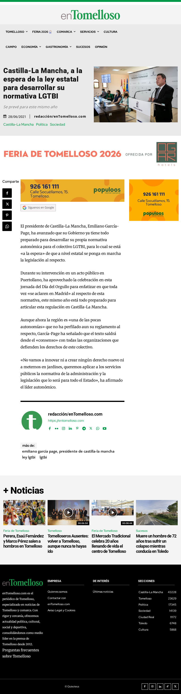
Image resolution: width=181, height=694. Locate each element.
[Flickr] (56, 427)
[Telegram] (84, 427)
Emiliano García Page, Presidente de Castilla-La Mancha (68, 451)
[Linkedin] (70, 427)
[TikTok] (168, 686)
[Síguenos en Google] (38, 216)
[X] (7, 204)
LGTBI (43, 457)
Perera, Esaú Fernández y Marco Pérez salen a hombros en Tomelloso (23, 541)
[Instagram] (63, 427)
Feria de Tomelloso (16, 531)
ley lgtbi (28, 457)
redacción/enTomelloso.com (60, 116)
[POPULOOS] (72, 200)
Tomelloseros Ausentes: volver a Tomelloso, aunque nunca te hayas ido (68, 543)
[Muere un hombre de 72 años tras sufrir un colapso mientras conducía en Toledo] (157, 512)
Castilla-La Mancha (18, 124)
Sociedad (57, 124)
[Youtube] (104, 427)
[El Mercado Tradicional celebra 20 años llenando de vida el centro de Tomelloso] (113, 512)
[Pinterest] (7, 215)
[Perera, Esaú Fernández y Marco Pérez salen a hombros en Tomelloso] (24, 512)
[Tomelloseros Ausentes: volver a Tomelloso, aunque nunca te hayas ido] (69, 512)
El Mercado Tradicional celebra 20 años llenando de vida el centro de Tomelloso (111, 543)
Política (42, 124)
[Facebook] (7, 193)
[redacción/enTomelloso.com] (32, 421)
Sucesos (142, 531)
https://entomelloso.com (66, 421)
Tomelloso (55, 531)
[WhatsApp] (7, 226)
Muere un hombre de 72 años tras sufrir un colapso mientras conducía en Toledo (156, 543)
